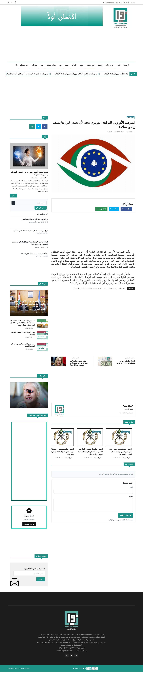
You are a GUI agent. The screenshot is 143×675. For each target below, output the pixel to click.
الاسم (131, 487)
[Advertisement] (67, 46)
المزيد (14, 195)
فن (60, 65)
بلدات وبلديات (51, 65)
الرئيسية (126, 65)
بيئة (42, 65)
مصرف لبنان (112, 288)
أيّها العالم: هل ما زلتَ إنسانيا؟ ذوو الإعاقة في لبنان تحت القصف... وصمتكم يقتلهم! (30, 243)
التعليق (131, 496)
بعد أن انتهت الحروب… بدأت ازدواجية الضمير (33, 253)
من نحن (132, 2)
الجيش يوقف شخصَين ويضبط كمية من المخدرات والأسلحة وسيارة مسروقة (61, 451)
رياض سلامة (122, 288)
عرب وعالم (109, 65)
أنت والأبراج (24, 65)
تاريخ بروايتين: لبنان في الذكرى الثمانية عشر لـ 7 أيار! (31, 230)
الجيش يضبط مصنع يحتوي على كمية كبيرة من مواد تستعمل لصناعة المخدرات (120, 451)
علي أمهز (43, 178)
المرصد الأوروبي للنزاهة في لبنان (92, 288)
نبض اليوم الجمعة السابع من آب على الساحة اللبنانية (50, 74)
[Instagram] (67, 655)
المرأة (74, 65)
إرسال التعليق (124, 515)
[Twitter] (12, 2)
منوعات (34, 65)
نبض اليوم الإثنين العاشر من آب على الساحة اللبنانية (100, 74)
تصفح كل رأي (40, 208)
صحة (66, 65)
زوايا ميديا (77, 288)
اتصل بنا (126, 2)
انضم (40, 579)
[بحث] (13, 203)
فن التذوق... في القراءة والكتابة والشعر (35, 219)
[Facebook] (15, 2)
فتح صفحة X (28, 524)
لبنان (118, 65)
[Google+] (8, 2)
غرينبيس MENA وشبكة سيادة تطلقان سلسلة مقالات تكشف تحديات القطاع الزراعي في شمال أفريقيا (22, 323)
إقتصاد (100, 65)
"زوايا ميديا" (129, 131)
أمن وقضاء (90, 65)
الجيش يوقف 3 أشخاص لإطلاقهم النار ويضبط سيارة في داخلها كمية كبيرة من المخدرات (90, 451)
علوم (81, 65)
